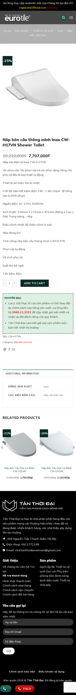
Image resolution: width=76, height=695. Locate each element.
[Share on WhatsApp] (4, 349)
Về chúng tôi (11, 567)
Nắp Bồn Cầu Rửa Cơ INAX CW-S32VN (57, 470)
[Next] (73, 454)
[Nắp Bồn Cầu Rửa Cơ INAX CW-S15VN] (19, 444)
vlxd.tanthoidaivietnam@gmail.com (38, 550)
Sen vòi (51, 571)
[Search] (63, 17)
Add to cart (34, 283)
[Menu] (71, 17)
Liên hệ (24, 567)
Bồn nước (52, 580)
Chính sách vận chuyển (18, 590)
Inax (60, 30)
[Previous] (2, 454)
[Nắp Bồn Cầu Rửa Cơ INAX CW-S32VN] (56, 444)
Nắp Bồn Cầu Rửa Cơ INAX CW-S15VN (19, 470)
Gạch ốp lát (47, 567)
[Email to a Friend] (13, 349)
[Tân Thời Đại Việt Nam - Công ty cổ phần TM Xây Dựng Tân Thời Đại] (27, 17)
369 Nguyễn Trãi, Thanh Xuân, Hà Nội (31, 538)
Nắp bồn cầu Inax (23, 342)
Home (7, 30)
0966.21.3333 (21, 312)
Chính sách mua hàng (17, 585)
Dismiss (52, 7)
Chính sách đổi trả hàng (18, 594)
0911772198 (30, 544)
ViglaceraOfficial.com (32, 7)
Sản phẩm (22, 30)
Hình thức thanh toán (17, 581)
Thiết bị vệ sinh (43, 30)
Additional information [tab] (22, 373)
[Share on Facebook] (9, 349)
